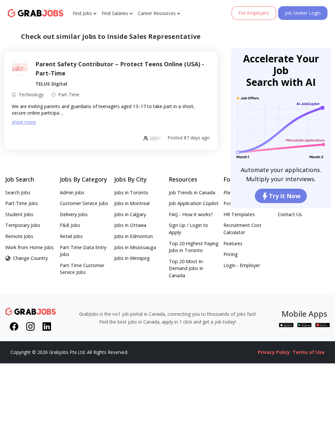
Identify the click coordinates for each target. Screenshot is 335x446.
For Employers (253, 13)
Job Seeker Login (303, 13)
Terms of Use (308, 352)
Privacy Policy (274, 352)
